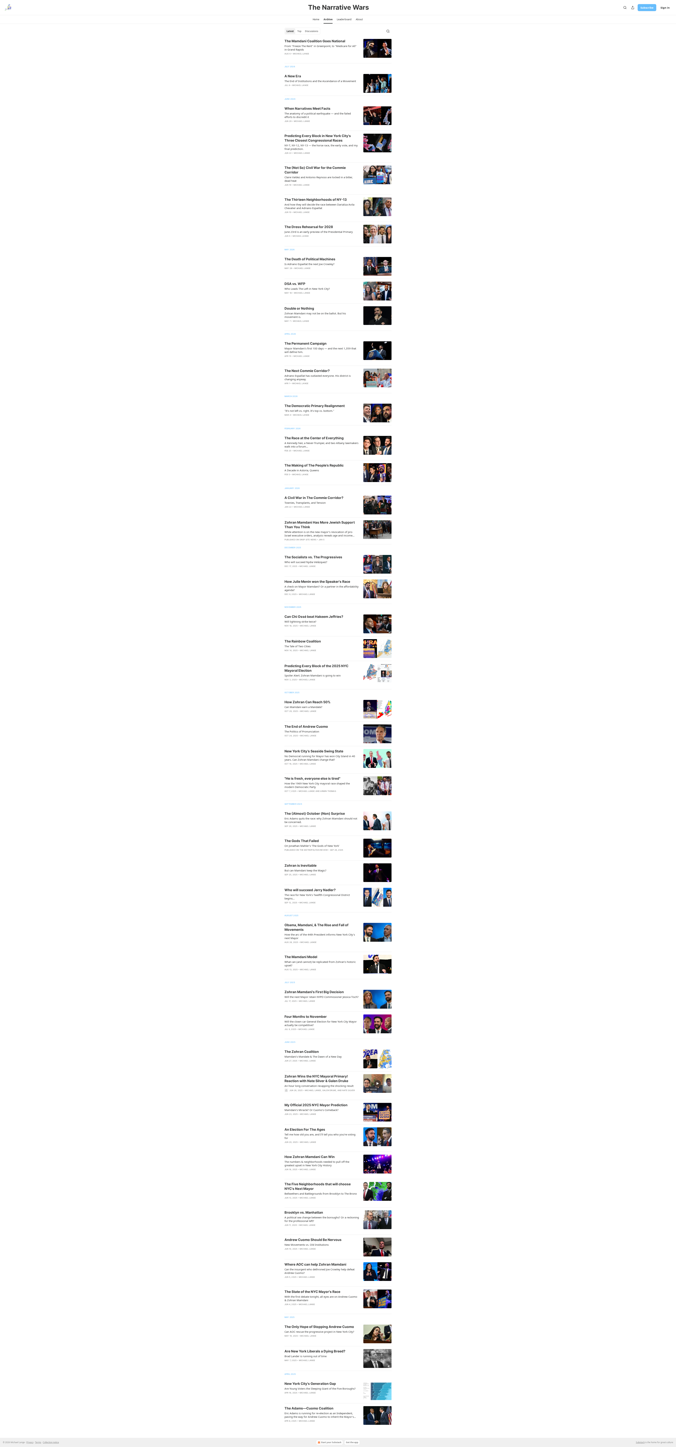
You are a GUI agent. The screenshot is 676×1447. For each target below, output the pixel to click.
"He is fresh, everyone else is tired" (312, 779)
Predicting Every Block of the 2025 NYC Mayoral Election (316, 668)
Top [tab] (299, 31)
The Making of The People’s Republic (314, 465)
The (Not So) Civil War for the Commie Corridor (315, 170)
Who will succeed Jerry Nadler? (310, 890)
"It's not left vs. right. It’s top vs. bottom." (309, 410)
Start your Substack (331, 1442)
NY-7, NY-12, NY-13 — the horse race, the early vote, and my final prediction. (321, 147)
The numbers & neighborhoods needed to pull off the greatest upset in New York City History (316, 1163)
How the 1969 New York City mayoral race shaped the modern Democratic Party (317, 785)
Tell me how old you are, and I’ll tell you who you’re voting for (319, 1136)
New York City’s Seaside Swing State (313, 751)
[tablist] (302, 31)
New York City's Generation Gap (310, 1384)
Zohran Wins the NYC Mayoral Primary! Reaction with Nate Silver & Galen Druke (316, 1078)
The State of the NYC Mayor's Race (312, 1292)
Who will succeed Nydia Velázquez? (305, 562)
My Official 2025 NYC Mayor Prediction (316, 1105)
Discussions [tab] (311, 31)
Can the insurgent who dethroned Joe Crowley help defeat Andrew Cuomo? (319, 1271)
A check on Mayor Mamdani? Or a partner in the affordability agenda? (321, 588)
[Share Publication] (632, 7)
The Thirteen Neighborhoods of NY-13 (315, 200)
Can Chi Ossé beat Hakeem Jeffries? (313, 617)
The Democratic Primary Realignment (314, 406)
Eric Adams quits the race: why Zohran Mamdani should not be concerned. (320, 820)
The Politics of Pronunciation (301, 731)
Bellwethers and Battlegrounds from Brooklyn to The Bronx (320, 1193)
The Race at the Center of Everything (314, 438)
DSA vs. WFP (294, 284)
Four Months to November (305, 1017)
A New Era (292, 76)
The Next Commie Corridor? (307, 371)
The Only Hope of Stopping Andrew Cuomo (319, 1327)
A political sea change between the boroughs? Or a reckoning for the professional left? (321, 1219)
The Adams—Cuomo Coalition (308, 1408)
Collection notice (51, 1442)
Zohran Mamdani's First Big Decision (314, 992)
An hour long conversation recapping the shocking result (318, 1086)
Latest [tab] (290, 31)
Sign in (665, 7)
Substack (640, 1442)
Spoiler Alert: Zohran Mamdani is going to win (312, 675)
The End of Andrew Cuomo (306, 727)
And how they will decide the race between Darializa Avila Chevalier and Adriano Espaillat (319, 206)
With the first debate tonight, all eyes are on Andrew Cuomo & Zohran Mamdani (320, 1298)
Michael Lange (301, 53)
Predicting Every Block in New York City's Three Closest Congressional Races (317, 138)
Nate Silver (348, 1090)
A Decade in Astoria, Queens (301, 470)
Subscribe (646, 7)
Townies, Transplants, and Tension (305, 502)
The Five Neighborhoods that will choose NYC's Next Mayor (317, 1186)
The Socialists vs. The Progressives (313, 557)
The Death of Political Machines (309, 259)
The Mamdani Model (300, 957)
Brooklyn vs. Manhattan (303, 1212)
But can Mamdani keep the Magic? (305, 870)
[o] (377, 1083)
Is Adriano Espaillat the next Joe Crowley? (309, 264)
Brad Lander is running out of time (305, 1356)
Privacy (29, 1442)
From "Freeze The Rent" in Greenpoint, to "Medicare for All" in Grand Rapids (320, 47)
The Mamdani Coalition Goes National (314, 41)
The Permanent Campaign (305, 343)
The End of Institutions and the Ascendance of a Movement (320, 81)
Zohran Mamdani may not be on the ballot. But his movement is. (315, 315)
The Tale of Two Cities (297, 646)
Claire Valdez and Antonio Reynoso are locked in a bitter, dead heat (318, 178)
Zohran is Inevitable (300, 866)
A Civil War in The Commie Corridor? (313, 498)
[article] (338, 50)
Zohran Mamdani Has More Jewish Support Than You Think (319, 524)
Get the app (352, 1442)
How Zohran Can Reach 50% (307, 702)
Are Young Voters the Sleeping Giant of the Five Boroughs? (320, 1388)
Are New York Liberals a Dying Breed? (314, 1351)
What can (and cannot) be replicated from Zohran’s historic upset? (320, 963)
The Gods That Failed (301, 841)
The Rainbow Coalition (302, 641)
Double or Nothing (299, 308)
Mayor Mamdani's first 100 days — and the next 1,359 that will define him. (320, 350)
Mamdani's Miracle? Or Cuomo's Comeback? (311, 1110)
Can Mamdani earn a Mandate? (303, 707)
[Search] (624, 7)
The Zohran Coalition (301, 1052)
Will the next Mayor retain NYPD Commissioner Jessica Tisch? (321, 997)
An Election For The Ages (304, 1130)
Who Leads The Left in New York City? (307, 288)
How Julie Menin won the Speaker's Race (317, 582)
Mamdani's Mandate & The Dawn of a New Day (313, 1056)
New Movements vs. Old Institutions (306, 1244)
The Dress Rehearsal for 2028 (308, 227)
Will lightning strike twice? (300, 621)
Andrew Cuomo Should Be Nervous (313, 1240)
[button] (316, 19)
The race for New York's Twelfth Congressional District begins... (317, 896)
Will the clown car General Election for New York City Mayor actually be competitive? (320, 1023)
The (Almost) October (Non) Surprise (314, 814)
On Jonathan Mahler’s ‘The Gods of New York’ (311, 845)
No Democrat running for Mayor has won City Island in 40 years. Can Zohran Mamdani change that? (319, 757)
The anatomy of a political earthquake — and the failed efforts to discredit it (317, 115)
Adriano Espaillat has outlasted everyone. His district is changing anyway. (317, 377)
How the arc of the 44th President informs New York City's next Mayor (319, 936)
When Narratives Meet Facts (307, 109)
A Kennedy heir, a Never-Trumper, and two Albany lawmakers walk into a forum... (321, 444)
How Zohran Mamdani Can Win (309, 1157)
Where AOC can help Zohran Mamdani (315, 1264)
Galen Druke (329, 1090)
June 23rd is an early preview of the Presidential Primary (318, 232)
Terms (38, 1442)
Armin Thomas (328, 791)
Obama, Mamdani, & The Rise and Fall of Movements (316, 927)
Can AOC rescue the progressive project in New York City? (319, 1331)
